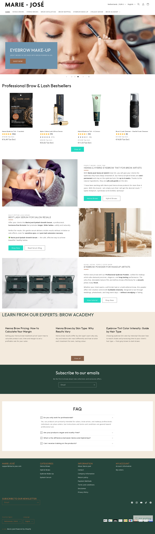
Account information (123, 466)
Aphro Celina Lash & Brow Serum (51, 131)
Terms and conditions (86, 485)
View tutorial (92, 300)
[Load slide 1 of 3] (71, 76)
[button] (112, 12)
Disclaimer (82, 488)
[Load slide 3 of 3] (78, 76)
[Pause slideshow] (88, 76)
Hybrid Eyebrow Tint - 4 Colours (89, 131)
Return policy (83, 477)
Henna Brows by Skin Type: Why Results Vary (75, 330)
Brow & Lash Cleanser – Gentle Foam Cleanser (132, 131)
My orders (120, 470)
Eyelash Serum (45, 477)
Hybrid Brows (111, 198)
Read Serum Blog (35, 248)
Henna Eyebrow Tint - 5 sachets (13, 131)
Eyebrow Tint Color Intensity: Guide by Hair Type (127, 330)
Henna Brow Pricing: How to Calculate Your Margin (22, 330)
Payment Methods (85, 481)
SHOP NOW (105, 61)
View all (77, 149)
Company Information (86, 474)
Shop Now (16, 248)
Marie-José (11, 529)
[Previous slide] (66, 76)
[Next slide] (83, 76)
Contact (81, 470)
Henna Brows (92, 198)
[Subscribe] (94, 384)
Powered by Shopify (23, 529)
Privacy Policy (83, 492)
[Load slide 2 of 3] (74, 76)
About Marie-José (84, 466)
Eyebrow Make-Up (47, 474)
